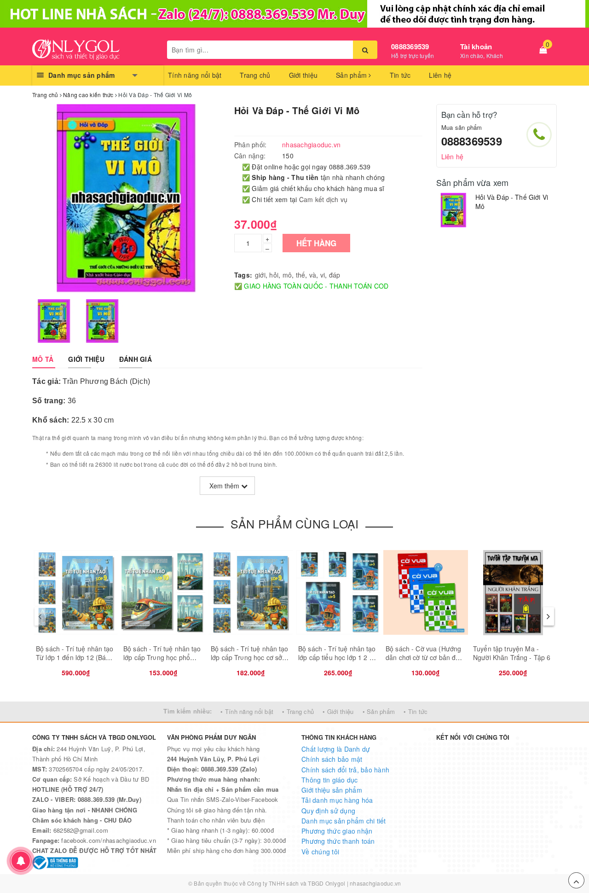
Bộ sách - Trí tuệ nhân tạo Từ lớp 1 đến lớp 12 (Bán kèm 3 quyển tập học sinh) (75, 657)
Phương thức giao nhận (336, 830)
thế (301, 274)
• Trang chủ (298, 711)
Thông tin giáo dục (329, 779)
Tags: (243, 274)
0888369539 (410, 46)
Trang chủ (255, 75)
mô (287, 274)
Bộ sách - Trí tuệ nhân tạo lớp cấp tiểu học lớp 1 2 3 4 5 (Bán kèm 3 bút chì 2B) (338, 657)
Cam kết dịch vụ (323, 199)
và (313, 274)
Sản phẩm (352, 75)
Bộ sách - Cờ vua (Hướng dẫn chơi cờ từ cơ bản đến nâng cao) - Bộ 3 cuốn (424, 657)
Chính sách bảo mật (332, 759)
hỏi (273, 274)
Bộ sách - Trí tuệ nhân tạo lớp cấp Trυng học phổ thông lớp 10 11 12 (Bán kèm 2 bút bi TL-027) (162, 662)
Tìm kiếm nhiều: (187, 711)
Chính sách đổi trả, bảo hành (345, 769)
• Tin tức (415, 711)
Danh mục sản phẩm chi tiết (343, 820)
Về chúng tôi (320, 851)
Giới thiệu (303, 75)
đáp (335, 274)
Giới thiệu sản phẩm (331, 789)
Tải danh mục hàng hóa (337, 800)
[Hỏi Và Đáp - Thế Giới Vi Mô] (453, 210)
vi (322, 274)
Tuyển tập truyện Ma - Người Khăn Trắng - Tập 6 (511, 653)
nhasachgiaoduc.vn (375, 883)
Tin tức (400, 75)
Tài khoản (476, 46)
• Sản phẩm (379, 711)
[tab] (42, 359)
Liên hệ (440, 75)
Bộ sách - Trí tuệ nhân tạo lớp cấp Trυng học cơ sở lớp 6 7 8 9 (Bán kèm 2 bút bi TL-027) (250, 662)
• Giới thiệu (338, 711)
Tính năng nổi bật (194, 75)
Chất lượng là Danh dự (335, 749)
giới (260, 274)
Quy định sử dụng (328, 810)
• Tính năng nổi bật (246, 711)
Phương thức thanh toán (338, 841)
